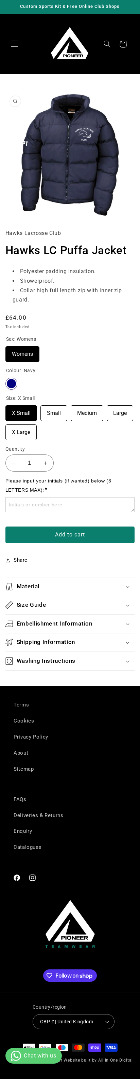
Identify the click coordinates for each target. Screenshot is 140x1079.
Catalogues (27, 847)
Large (120, 410)
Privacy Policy (31, 737)
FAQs (20, 799)
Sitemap (24, 769)
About (21, 753)
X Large (21, 429)
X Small (21, 410)
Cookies (24, 721)
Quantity (15, 449)
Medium (87, 410)
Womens (22, 351)
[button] (14, 44)
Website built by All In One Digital (98, 1060)
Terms (21, 705)
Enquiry (23, 831)
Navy (11, 384)
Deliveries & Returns (39, 815)
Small (54, 410)
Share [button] (21, 560)
